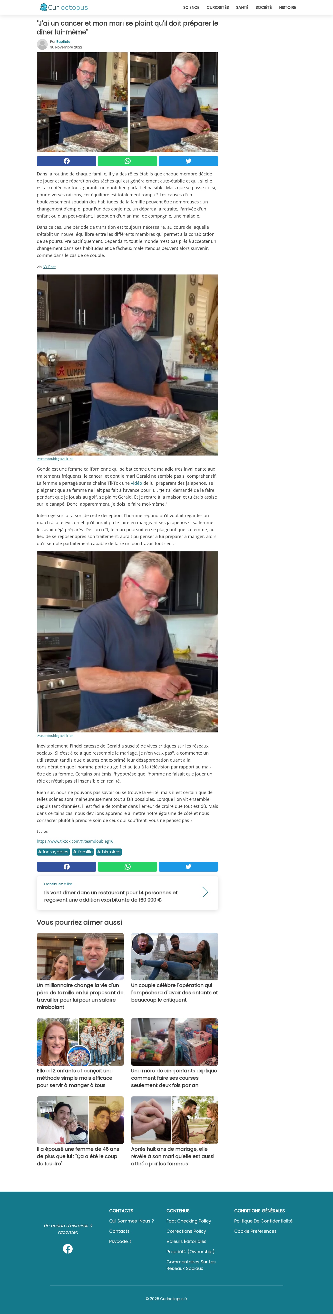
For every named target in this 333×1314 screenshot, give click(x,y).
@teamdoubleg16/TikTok (55, 458)
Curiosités (218, 7)
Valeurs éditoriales (186, 1241)
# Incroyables (53, 852)
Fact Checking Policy (188, 1221)
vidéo (137, 483)
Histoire (287, 7)
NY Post (49, 266)
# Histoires (109, 852)
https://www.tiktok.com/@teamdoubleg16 (75, 841)
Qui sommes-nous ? (131, 1221)
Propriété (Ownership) (190, 1252)
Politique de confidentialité (263, 1221)
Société (264, 7)
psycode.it (120, 1241)
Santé (242, 7)
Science (191, 7)
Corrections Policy (186, 1231)
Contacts (119, 1231)
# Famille (83, 852)
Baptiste (63, 41)
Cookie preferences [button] (255, 1231)
